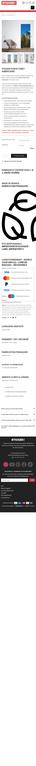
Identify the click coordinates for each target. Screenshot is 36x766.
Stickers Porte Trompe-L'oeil (10, 314)
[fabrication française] (4, 347)
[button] (23, 3)
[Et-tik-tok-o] (30, 464)
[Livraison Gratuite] (4, 322)
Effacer (32, 148)
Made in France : (15, 184)
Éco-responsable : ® (16, 246)
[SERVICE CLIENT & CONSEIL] (4, 372)
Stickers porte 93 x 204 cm (9, 309)
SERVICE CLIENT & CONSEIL (15, 377)
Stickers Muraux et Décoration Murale (12, 408)
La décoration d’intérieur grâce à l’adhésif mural (14, 414)
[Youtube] (11, 464)
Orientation (5, 145)
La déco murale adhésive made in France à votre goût (16, 420)
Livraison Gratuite (13, 326)
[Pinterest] (18, 464)
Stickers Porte (11, 15)
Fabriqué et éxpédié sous (17, 171)
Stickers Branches (10, 305)
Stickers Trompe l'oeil (24, 314)
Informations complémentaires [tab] (16, 392)
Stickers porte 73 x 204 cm (9, 307)
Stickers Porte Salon (24, 313)
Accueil (3, 15)
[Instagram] (5, 464)
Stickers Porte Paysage (21, 311)
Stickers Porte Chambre (24, 309)
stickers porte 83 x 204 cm (25, 307)
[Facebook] (24, 464)
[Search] (32, 7)
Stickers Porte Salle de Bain (10, 313)
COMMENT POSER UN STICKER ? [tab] (14, 396)
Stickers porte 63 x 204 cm (23, 305)
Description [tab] (9, 387)
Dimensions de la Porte (8, 139)
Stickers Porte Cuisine (8, 311)
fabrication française (15, 352)
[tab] (18, 387)
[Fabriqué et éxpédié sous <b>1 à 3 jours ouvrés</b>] (4, 165)
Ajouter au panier (20, 156)
